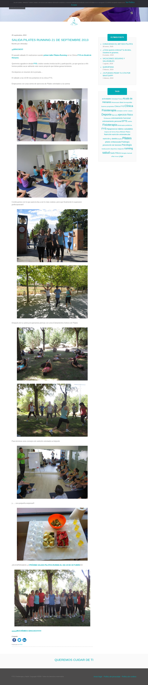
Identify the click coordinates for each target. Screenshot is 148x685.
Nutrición (107, 134)
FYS (21, 644)
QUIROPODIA (108, 67)
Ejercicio (115, 115)
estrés (130, 121)
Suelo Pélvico (115, 153)
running (128, 148)
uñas (113, 156)
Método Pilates (125, 132)
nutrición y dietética (111, 139)
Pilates (127, 138)
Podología (125, 142)
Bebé (121, 102)
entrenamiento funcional (121, 118)
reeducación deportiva (109, 149)
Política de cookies (129, 677)
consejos (120, 111)
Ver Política (130, 2)
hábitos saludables (125, 129)
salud (106, 152)
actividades (106, 99)
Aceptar (74, 5)
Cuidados (130, 110)
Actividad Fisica (117, 99)
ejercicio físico (125, 114)
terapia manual (127, 153)
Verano (117, 156)
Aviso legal (98, 677)
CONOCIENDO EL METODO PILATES (118, 44)
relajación (120, 149)
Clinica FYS (119, 106)
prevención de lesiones (112, 145)
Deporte (106, 114)
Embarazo (107, 118)
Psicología (127, 145)
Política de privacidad (112, 677)
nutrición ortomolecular (121, 134)
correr (125, 111)
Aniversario (115, 102)
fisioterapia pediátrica (124, 125)
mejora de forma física (112, 132)
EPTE (124, 121)
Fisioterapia (109, 124)
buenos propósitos (107, 106)
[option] (74, 657)
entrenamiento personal (111, 121)
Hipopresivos (112, 129)
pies (120, 139)
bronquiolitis (128, 102)
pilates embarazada (113, 142)
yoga (121, 156)
